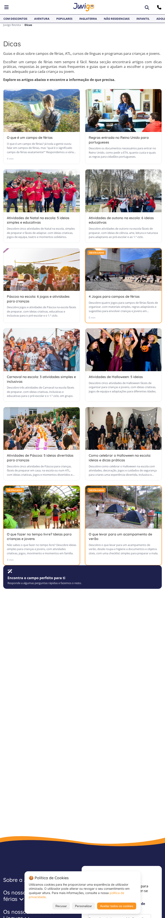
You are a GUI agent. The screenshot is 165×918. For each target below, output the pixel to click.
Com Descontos (15, 19)
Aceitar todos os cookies (116, 906)
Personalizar (83, 906)
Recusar (61, 906)
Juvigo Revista (12, 25)
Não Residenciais (117, 19)
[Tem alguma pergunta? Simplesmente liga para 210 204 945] (159, 7)
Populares (64, 19)
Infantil (143, 19)
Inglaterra (88, 19)
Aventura (41, 19)
